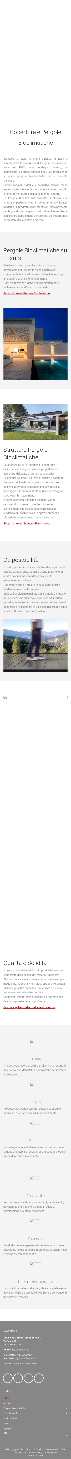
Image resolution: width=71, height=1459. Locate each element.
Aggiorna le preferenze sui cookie (20, 1363)
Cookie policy (50, 1452)
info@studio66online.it (20, 1355)
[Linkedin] (29, 1378)
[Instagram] (19, 1378)
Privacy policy (35, 1452)
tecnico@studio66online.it (22, 1358)
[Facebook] (8, 1378)
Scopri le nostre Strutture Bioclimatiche (26, 523)
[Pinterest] (39, 1378)
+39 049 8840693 (20, 1349)
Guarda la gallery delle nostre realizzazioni (29, 1007)
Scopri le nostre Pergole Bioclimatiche (26, 293)
